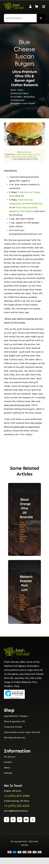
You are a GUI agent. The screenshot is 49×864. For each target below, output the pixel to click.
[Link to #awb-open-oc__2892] (43, 6)
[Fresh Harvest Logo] (14, 3)
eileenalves (25, 152)
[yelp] (32, 819)
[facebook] (6, 819)
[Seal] (14, 690)
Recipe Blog (16, 157)
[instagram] (13, 819)
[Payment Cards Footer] (24, 852)
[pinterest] (19, 819)
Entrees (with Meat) (24, 154)
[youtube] (26, 819)
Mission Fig (36, 203)
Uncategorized (29, 157)
